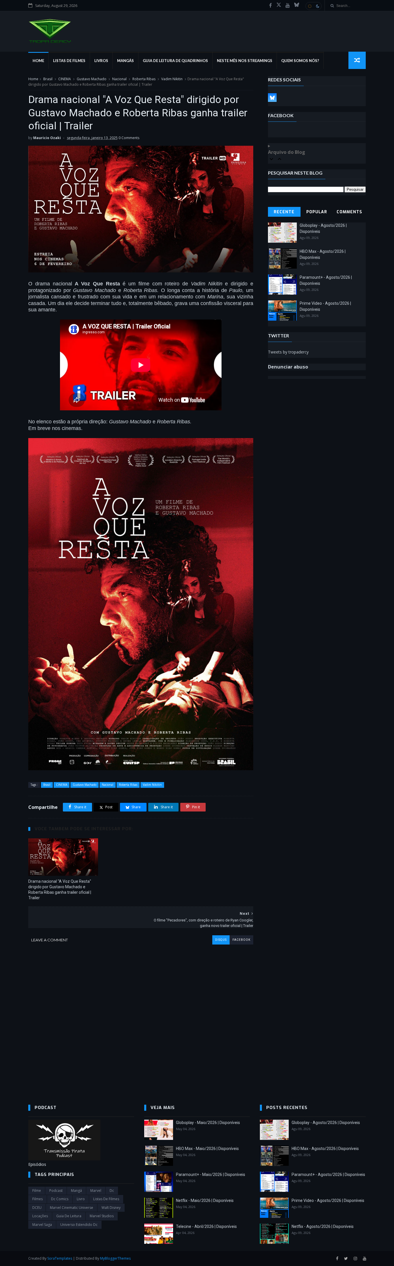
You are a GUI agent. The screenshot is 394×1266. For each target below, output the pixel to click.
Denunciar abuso (288, 367)
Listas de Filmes (69, 60)
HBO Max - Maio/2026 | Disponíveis (207, 1148)
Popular (316, 212)
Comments (349, 212)
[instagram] (355, 1258)
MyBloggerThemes (115, 1258)
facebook (241, 939)
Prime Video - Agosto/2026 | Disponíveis (328, 1200)
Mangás (125, 60)
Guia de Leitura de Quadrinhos (175, 60)
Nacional (119, 78)
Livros (101, 60)
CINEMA (64, 78)
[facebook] (270, 5)
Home (38, 60)
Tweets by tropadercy (288, 352)
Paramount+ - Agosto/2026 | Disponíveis (328, 1174)
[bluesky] (296, 5)
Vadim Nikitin (172, 78)
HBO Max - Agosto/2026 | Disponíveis (325, 1148)
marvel (95, 1190)
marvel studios (102, 1215)
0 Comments (129, 137)
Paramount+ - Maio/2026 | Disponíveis (210, 1174)
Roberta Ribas (143, 78)
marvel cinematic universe (71, 1207)
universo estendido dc (78, 1224)
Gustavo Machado (91, 78)
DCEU (37, 1207)
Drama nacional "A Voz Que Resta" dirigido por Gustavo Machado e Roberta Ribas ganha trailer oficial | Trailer (59, 889)
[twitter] (346, 1258)
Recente (284, 212)
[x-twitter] (278, 5)
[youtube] (288, 5)
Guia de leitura (68, 1215)
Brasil (47, 78)
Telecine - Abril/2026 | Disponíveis (206, 1226)
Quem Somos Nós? (300, 60)
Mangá (76, 1190)
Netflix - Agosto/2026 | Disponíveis (323, 1226)
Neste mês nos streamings (244, 60)
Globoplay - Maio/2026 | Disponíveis (208, 1122)
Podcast (56, 1190)
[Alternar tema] (313, 6)
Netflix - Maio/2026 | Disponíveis (205, 1200)
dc (112, 1190)
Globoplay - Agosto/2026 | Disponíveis (326, 1122)
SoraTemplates (59, 1258)
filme (36, 1190)
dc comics (59, 1198)
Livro (81, 1198)
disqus (221, 939)
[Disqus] (140, 1017)
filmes (37, 1198)
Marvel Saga (42, 1224)
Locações (40, 1215)
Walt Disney (111, 1207)
